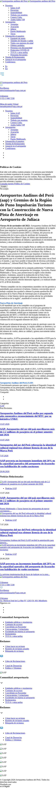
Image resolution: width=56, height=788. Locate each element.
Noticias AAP (11, 488)
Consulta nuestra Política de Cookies (15, 184)
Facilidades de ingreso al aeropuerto (20, 631)
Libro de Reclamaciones (15, 661)
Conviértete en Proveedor (15, 627)
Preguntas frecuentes (18, 55)
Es (6, 66)
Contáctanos (10, 62)
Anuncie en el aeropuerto (15, 59)
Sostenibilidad (16, 12)
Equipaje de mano (17, 38)
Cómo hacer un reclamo (15, 646)
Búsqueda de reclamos (14, 651)
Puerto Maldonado (18, 31)
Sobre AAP (15, 8)
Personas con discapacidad (21, 48)
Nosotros (9, 5)
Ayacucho (14, 27)
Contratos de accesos (13, 624)
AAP (2, 406)
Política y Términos (13, 668)
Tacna (12, 34)
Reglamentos (10, 634)
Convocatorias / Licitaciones (17, 629)
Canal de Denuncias (13, 666)
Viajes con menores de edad (21, 43)
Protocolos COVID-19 (19, 50)
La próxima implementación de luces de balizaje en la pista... (25, 574)
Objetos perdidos (17, 45)
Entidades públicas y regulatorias (18, 622)
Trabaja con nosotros (18, 15)
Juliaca (13, 29)
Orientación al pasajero (14, 36)
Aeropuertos (10, 22)
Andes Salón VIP (17, 20)
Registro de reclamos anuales (17, 649)
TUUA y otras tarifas (19, 52)
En (6, 69)
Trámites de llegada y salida (21, 41)
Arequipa (14, 24)
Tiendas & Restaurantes (15, 57)
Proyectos (14, 10)
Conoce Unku (16, 17)
